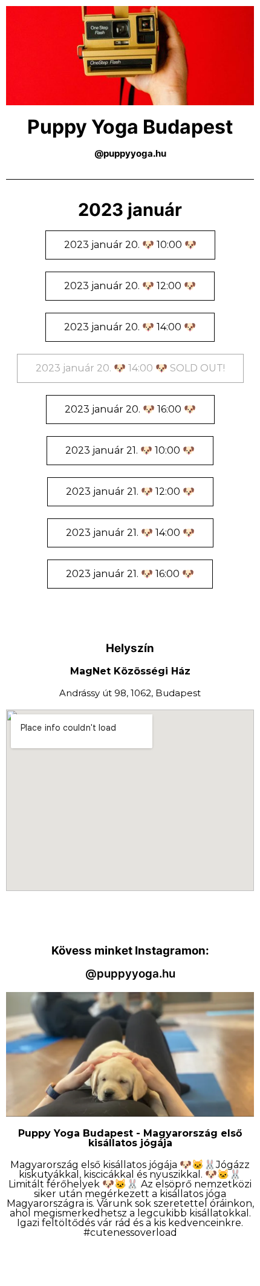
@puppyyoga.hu (130, 974)
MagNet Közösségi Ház (130, 671)
